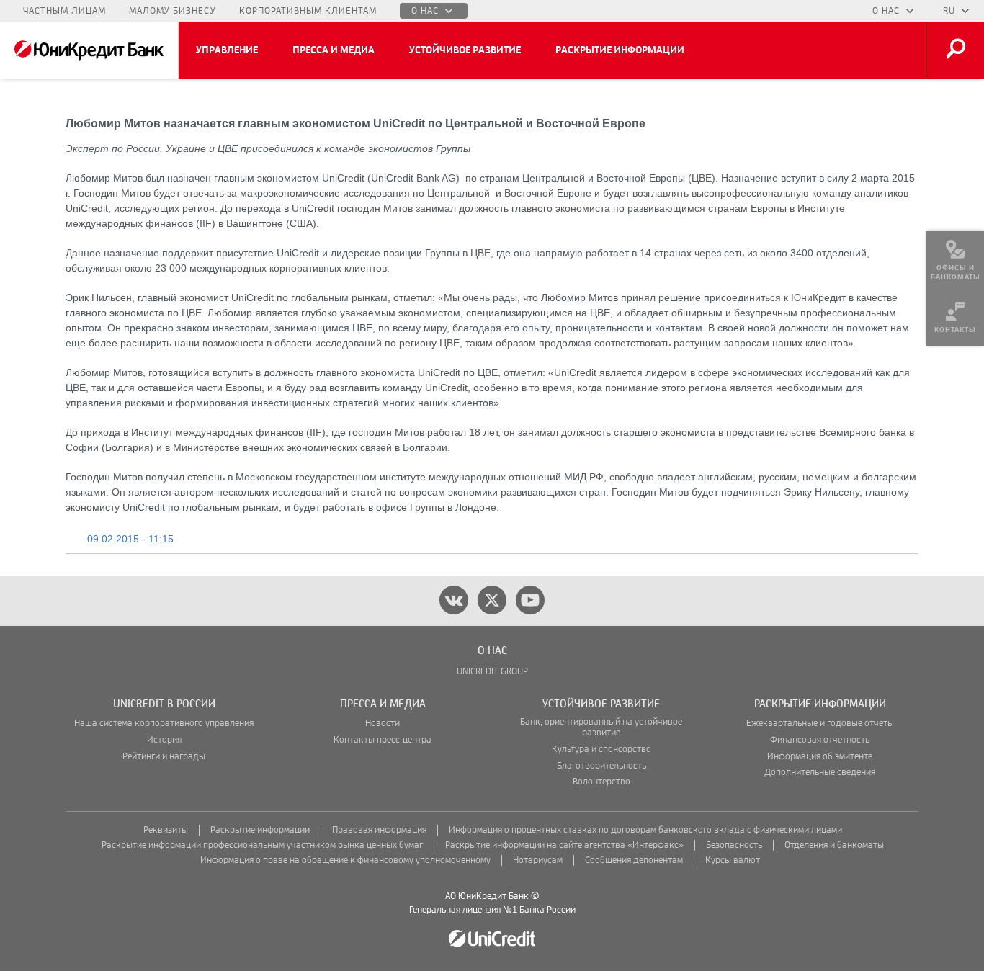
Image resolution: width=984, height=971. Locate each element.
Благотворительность (601, 766)
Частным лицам (64, 11)
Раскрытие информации (619, 50)
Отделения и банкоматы (834, 845)
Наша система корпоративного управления (164, 723)
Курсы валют (732, 860)
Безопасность (734, 845)
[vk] (453, 600)
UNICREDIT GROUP (492, 671)
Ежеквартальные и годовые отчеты (820, 723)
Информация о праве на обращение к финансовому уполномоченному (345, 860)
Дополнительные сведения (819, 772)
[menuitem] (955, 259)
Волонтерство (601, 782)
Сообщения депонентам (634, 860)
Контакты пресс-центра (382, 740)
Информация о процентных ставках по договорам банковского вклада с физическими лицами (645, 830)
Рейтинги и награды (163, 756)
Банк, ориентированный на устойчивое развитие (601, 727)
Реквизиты (165, 830)
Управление (227, 50)
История (164, 740)
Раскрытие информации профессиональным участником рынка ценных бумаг (262, 845)
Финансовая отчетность (819, 740)
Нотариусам (538, 860)
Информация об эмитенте (819, 756)
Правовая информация (379, 830)
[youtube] (530, 600)
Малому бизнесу (172, 11)
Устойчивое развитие (465, 50)
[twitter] (492, 600)
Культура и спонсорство (601, 749)
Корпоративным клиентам (308, 11)
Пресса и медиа (333, 50)
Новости (382, 723)
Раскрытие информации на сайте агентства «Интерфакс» (564, 845)
